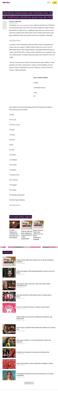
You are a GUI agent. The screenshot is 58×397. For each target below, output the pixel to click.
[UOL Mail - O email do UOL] (48, 2)
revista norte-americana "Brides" (25, 25)
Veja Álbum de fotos (15, 40)
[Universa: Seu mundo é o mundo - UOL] (6, 2)
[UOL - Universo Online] (11, 2)
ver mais (28, 383)
